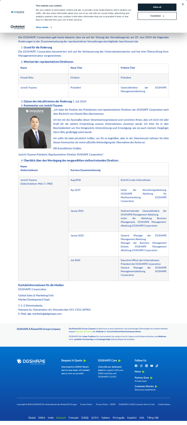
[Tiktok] (157, 365)
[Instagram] (141, 365)
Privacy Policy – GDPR (105, 404)
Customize (155, 16)
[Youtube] (151, 365)
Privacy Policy (86, 404)
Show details (42, 27)
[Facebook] (136, 365)
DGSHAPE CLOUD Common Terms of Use (137, 404)
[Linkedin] (146, 365)
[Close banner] (183, 4)
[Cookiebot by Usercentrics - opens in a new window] (18, 27)
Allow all (157, 7)
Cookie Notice (164, 404)
